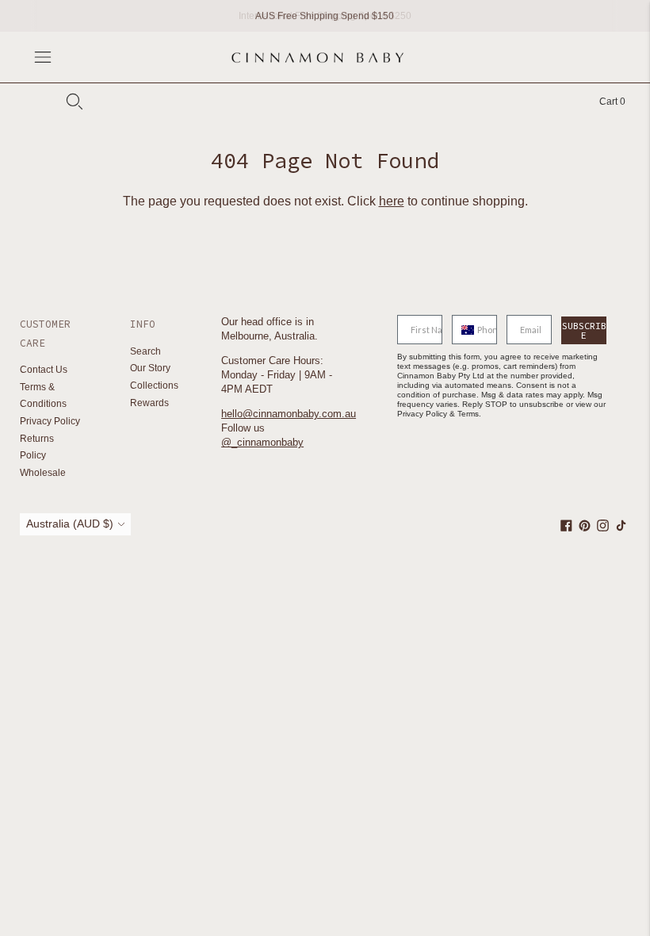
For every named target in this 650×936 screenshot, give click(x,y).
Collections (154, 385)
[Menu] (43, 57)
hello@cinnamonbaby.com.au (288, 414)
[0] (604, 101)
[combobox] (461, 329)
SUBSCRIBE (584, 330)
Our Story (150, 368)
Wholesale (43, 472)
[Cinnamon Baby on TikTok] (621, 528)
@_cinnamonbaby (262, 442)
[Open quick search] (74, 101)
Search (145, 351)
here (391, 201)
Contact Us (43, 369)
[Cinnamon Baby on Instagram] (603, 528)
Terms (468, 413)
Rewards (149, 403)
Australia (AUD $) (69, 523)
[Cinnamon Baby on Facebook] (566, 528)
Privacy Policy (50, 421)
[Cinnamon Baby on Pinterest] (585, 528)
